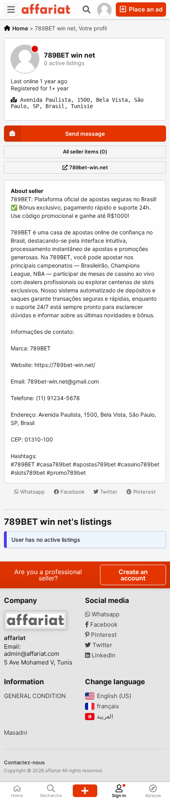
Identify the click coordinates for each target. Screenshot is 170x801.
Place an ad (144, 9)
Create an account (133, 575)
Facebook (72, 491)
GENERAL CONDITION (35, 696)
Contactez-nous (24, 762)
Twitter (107, 491)
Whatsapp (32, 491)
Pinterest (144, 491)
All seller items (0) (85, 151)
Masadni (15, 732)
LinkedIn (102, 655)
